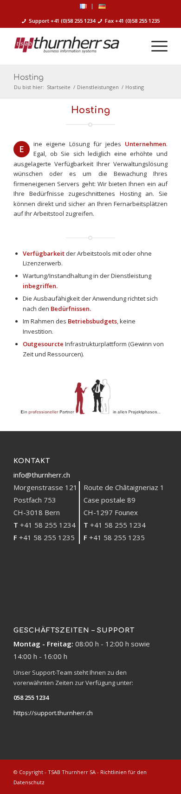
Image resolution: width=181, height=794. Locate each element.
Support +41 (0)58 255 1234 (62, 20)
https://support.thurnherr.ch (53, 713)
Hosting (28, 77)
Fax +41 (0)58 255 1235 (132, 20)
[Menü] (155, 46)
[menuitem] (83, 6)
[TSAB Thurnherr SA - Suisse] (74, 46)
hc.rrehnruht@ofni (41, 474)
